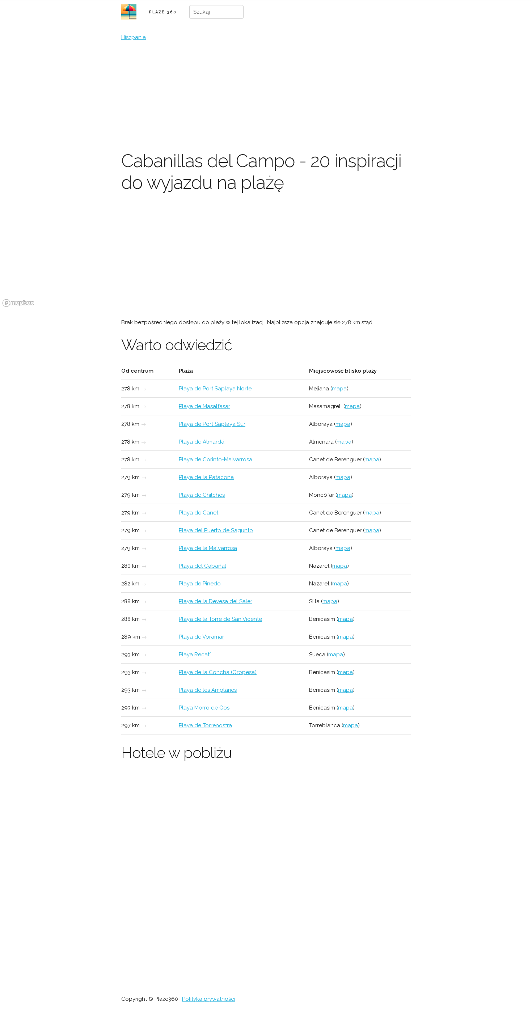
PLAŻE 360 (163, 12)
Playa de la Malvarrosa (208, 548)
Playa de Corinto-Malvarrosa (215, 459)
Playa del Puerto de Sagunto (216, 530)
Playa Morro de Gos (204, 707)
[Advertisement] (266, 96)
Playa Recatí (195, 654)
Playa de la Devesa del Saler (215, 601)
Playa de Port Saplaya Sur (212, 424)
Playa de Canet (198, 512)
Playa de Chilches (202, 495)
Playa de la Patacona (206, 477)
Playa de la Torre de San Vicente (220, 619)
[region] (266, 255)
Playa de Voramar (201, 637)
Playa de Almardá (201, 442)
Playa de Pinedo (200, 583)
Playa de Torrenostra (205, 725)
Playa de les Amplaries (208, 690)
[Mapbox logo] (18, 303)
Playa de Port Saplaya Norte (215, 388)
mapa (339, 388)
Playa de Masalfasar (204, 406)
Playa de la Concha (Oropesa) (218, 672)
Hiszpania (133, 37)
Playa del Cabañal (202, 566)
